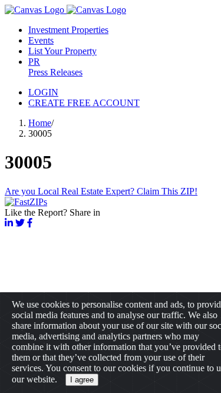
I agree (82, 379)
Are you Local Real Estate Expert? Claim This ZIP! (101, 191)
